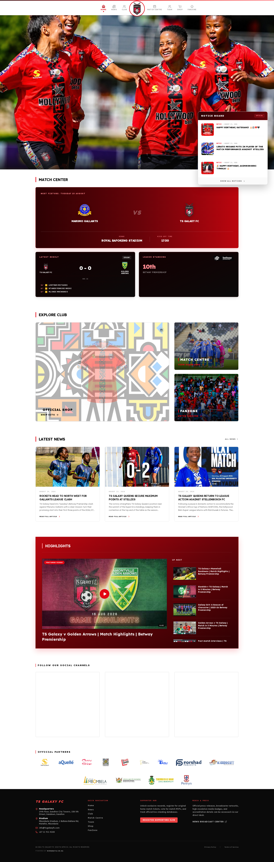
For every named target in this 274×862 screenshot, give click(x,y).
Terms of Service (231, 847)
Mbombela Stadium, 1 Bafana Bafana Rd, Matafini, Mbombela (59, 822)
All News (230, 439)
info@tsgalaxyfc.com (49, 828)
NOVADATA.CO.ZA (55, 851)
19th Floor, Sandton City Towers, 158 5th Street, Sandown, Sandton (58, 812)
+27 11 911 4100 (47, 832)
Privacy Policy (210, 847)
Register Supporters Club (159, 820)
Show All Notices (231, 181)
